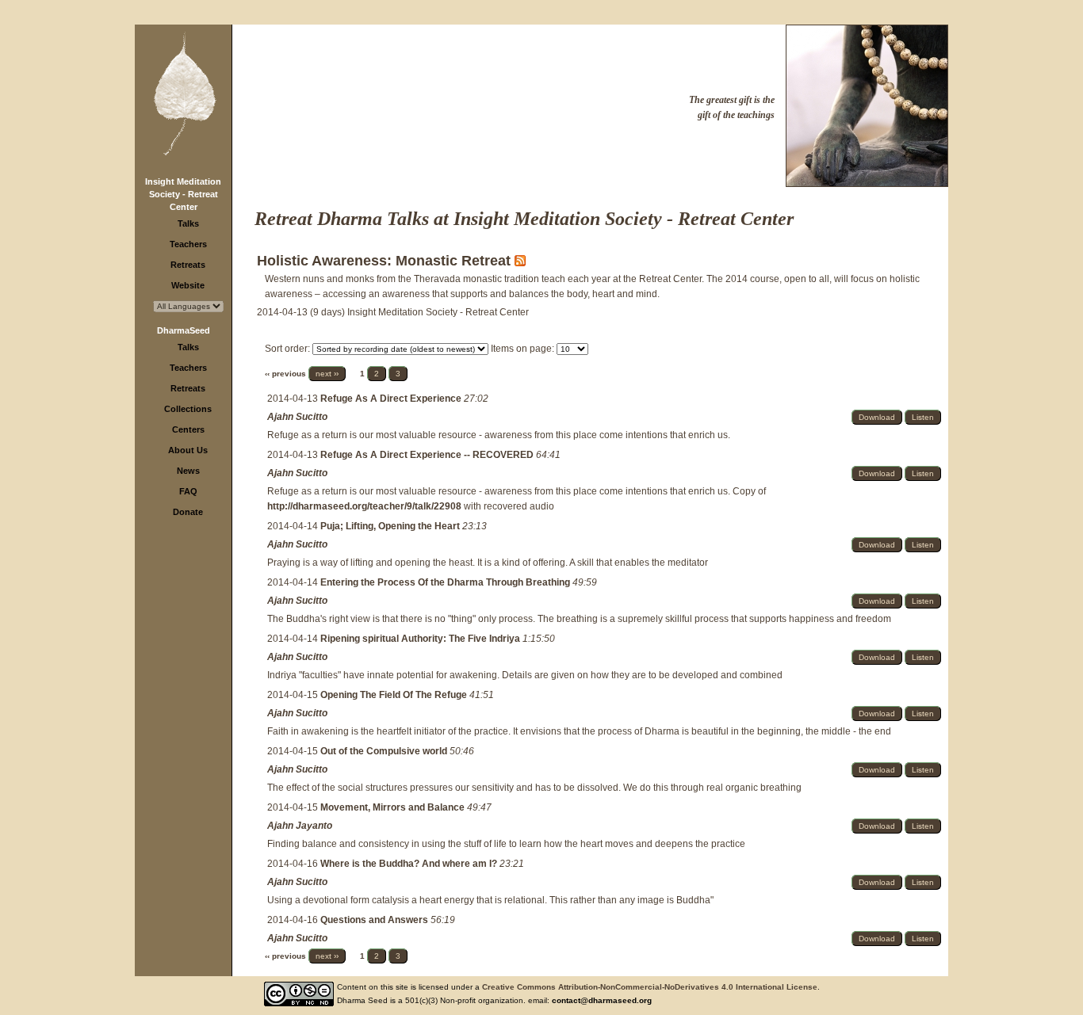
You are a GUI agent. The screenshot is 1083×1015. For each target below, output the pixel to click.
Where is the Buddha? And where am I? (409, 863)
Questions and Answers (375, 919)
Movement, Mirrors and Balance (393, 807)
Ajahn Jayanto (299, 825)
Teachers (188, 244)
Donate (188, 512)
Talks (188, 223)
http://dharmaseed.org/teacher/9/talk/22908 (364, 506)
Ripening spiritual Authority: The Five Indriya (421, 638)
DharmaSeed (183, 330)
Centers (188, 429)
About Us (188, 450)
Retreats (187, 264)
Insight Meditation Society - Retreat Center (183, 194)
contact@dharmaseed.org (602, 1000)
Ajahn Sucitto (297, 416)
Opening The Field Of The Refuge (394, 694)
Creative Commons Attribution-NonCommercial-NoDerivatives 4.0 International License (649, 987)
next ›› (327, 373)
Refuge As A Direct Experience (392, 398)
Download (877, 417)
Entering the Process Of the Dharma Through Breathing (446, 582)
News (188, 470)
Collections (188, 409)
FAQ (188, 491)
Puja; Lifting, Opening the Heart (391, 526)
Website (188, 285)
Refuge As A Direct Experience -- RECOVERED (428, 454)
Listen (923, 417)
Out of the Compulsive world (385, 751)
